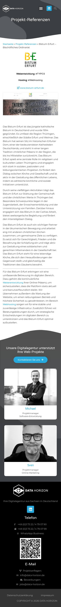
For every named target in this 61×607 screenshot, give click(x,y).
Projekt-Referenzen (26, 44)
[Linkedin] (49, 8)
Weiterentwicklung (13, 282)
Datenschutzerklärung (20, 595)
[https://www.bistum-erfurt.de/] (30, 66)
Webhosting (9, 304)
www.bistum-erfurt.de (31, 88)
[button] (41, 8)
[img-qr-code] (30, 548)
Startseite (8, 44)
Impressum (47, 595)
